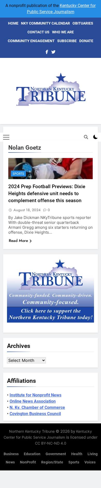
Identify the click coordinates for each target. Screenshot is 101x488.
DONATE (86, 41)
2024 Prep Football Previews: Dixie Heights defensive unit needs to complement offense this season (46, 193)
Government (56, 454)
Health (76, 454)
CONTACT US (38, 32)
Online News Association (33, 401)
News (10, 462)
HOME (13, 23)
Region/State (52, 462)
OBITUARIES (83, 23)
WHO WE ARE (63, 32)
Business (11, 454)
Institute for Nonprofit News (35, 395)
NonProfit (28, 462)
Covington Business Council (35, 413)
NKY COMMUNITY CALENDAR (45, 23)
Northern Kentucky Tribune (32, 431)
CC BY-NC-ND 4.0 (50, 443)
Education (32, 454)
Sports (18, 173)
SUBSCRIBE (67, 41)
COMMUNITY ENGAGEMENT (31, 41)
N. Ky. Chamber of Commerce (37, 407)
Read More (18, 240)
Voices (90, 462)
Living (93, 454)
